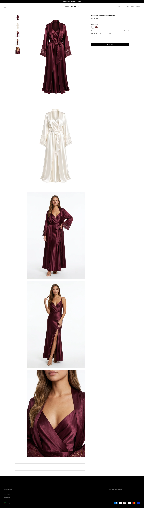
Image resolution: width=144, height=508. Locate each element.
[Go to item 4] (17, 42)
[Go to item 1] (17, 17)
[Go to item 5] (17, 50)
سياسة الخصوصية (8, 489)
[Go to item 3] (17, 34)
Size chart (126, 31)
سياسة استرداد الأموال (9, 492)
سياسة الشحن (7, 494)
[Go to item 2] (17, 25)
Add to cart (110, 44)
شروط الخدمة (7, 497)
